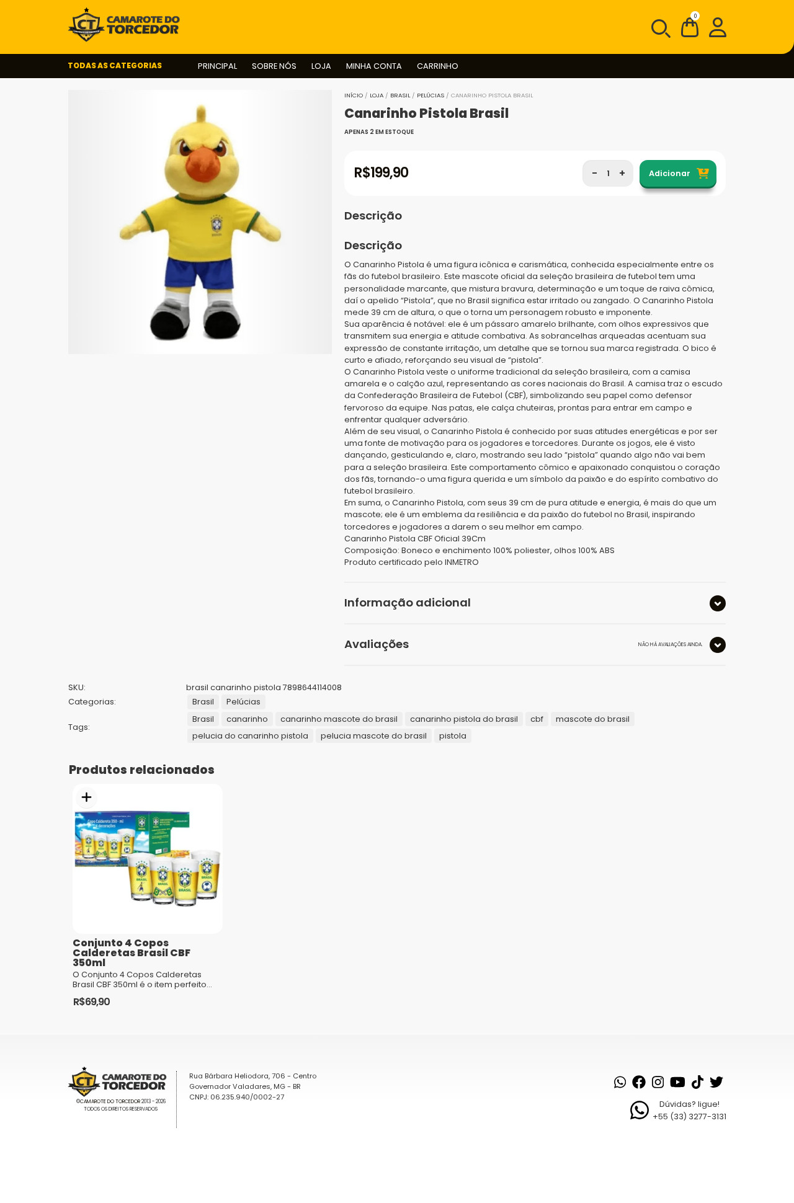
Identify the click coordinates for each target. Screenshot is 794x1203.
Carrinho (437, 66)
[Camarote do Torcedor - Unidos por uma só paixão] (128, 24)
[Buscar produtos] (660, 27)
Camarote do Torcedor (110, 1101)
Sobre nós (274, 66)
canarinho (247, 719)
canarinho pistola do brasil (464, 719)
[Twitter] (716, 1082)
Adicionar (669, 173)
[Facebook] (639, 1082)
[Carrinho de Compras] (689, 29)
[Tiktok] (697, 1082)
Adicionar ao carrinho (86, 798)
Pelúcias (430, 95)
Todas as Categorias (115, 65)
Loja (321, 66)
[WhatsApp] (620, 1082)
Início (353, 95)
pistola (452, 735)
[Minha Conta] (717, 27)
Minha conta (374, 66)
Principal (217, 66)
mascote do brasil (593, 719)
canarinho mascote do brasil (339, 719)
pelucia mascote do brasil (374, 735)
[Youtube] (677, 1082)
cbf (536, 719)
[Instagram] (658, 1082)
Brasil (400, 95)
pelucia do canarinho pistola (250, 735)
